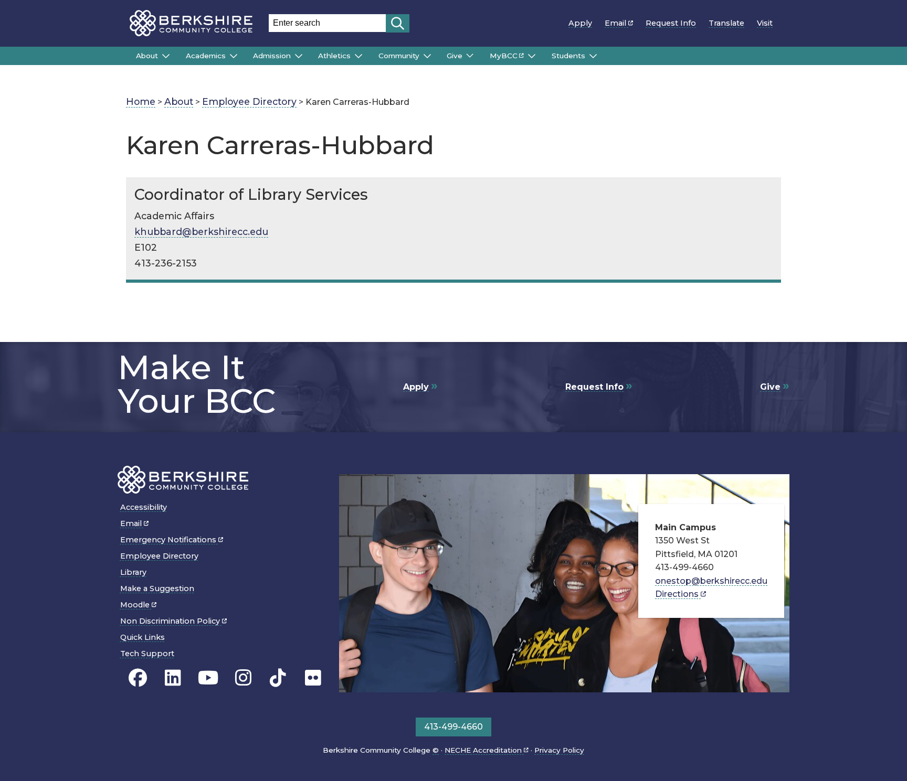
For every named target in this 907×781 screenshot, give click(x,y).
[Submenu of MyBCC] (531, 56)
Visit (765, 23)
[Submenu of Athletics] (358, 56)
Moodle (136, 604)
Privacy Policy (559, 750)
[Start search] (397, 23)
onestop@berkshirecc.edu (711, 581)
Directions (678, 594)
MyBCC (504, 55)
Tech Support (147, 653)
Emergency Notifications (169, 539)
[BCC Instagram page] (243, 678)
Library (133, 572)
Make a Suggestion (157, 588)
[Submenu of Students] (593, 56)
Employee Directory (249, 101)
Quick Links (142, 637)
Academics (206, 55)
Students (568, 55)
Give (454, 55)
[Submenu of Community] (427, 56)
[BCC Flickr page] (313, 678)
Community (398, 55)
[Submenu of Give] (470, 55)
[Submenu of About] (166, 56)
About (147, 55)
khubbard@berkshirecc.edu (201, 231)
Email (616, 23)
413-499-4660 (453, 727)
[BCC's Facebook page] (138, 678)
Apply (580, 23)
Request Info (671, 23)
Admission (272, 55)
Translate (726, 23)
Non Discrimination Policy (171, 621)
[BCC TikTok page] (278, 678)
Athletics (334, 55)
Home (140, 101)
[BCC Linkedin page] (173, 678)
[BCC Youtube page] (208, 678)
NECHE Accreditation (484, 750)
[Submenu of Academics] (233, 56)
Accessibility (143, 507)
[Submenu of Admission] (298, 56)
